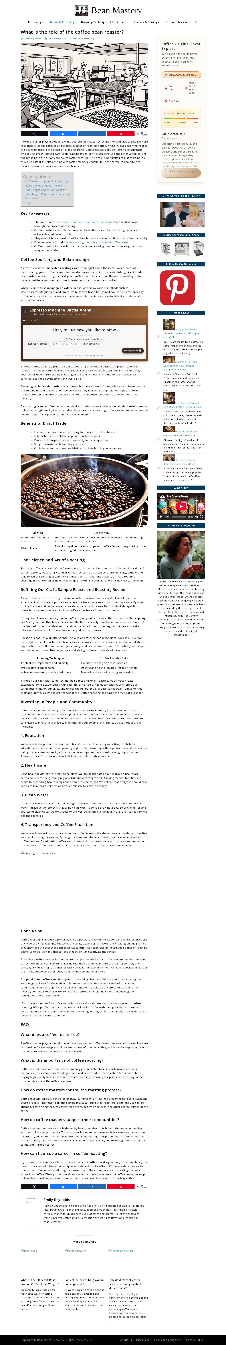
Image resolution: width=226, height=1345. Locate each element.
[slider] (196, 505)
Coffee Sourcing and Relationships (47, 181)
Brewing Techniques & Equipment (104, 22)
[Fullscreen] (201, 516)
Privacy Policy (194, 1340)
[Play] (161, 516)
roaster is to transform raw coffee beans (86, 222)
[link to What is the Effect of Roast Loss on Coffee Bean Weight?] (40, 1262)
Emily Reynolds (58, 38)
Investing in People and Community (47, 194)
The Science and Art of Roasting (45, 190)
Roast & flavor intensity (179, 113)
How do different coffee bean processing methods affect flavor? (125, 1284)
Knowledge (35, 22)
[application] (181, 506)
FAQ (27, 202)
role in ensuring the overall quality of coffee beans (95, 242)
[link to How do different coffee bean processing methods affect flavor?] (128, 1262)
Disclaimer (142, 1340)
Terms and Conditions (168, 1340)
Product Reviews (177, 22)
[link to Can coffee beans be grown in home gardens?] (84, 1262)
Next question (133, 350)
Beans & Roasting (62, 22)
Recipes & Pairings (146, 22)
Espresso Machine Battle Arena (45, 185)
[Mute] (196, 516)
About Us (126, 1340)
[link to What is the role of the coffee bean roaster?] (84, 85)
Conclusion (32, 198)
